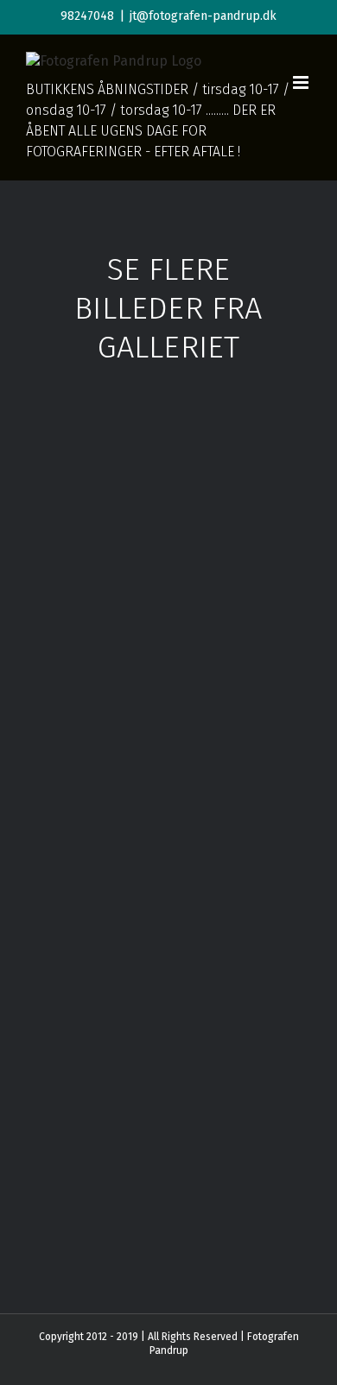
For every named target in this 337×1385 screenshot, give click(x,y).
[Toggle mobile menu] (302, 82)
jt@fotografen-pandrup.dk (203, 16)
